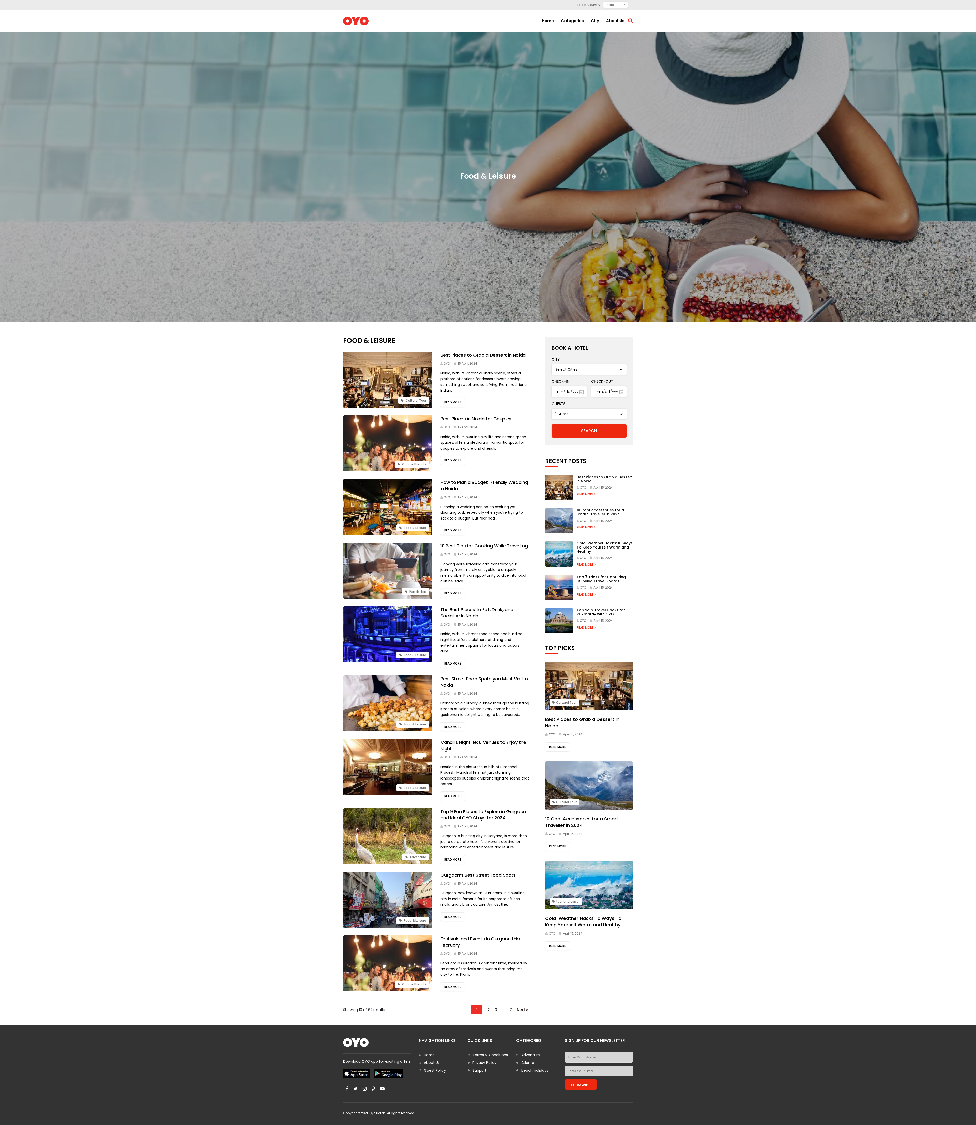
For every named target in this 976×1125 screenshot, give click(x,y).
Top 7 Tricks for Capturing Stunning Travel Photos (601, 579)
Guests (558, 403)
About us (615, 20)
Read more (452, 402)
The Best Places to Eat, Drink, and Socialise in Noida (476, 612)
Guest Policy (435, 1070)
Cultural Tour (415, 400)
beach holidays (534, 1070)
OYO (447, 363)
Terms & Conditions (490, 1054)
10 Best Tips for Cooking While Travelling (484, 546)
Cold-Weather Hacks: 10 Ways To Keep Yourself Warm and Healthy (605, 547)
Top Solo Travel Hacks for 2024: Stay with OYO (601, 612)
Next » (522, 1009)
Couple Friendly (413, 464)
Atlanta (527, 1062)
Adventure (417, 857)
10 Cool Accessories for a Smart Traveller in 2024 (600, 512)
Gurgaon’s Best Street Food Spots (478, 875)
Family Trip (417, 591)
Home (548, 20)
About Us (432, 1062)
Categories (572, 20)
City (595, 20)
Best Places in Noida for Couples (475, 418)
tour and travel (568, 901)
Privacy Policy (484, 1062)
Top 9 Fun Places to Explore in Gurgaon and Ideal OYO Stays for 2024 (483, 814)
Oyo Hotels (377, 1113)
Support (479, 1070)
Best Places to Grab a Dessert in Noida (483, 355)
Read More (585, 494)
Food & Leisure (414, 528)
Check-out (602, 381)
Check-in (560, 381)
